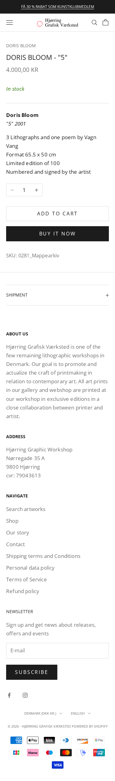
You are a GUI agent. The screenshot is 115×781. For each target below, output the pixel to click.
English (78, 713)
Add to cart (57, 213)
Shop (12, 520)
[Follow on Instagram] (25, 695)
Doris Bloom (21, 45)
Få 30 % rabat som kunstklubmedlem (57, 6)
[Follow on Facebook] (9, 695)
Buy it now (57, 233)
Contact (15, 544)
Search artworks (26, 509)
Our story (17, 532)
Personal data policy (30, 567)
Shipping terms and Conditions (43, 555)
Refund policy (22, 591)
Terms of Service (26, 579)
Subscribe (31, 672)
